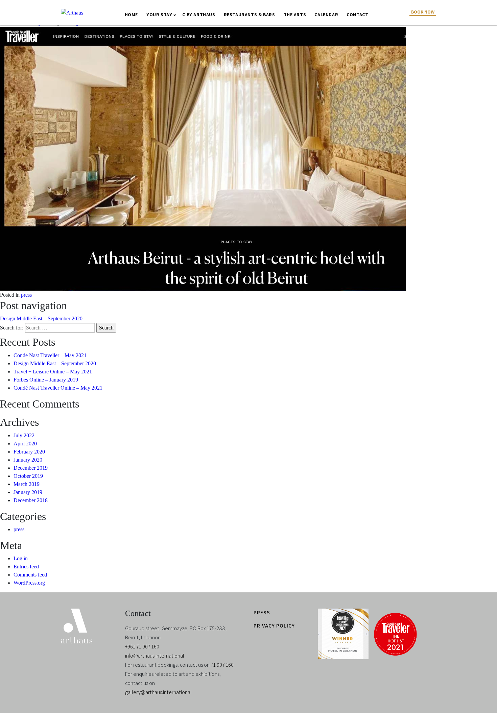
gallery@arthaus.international (158, 692)
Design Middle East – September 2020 (41, 318)
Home (131, 14)
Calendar (326, 14)
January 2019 (28, 492)
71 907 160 (222, 664)
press (26, 295)
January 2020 (28, 460)
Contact (357, 14)
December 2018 (31, 500)
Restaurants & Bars (249, 14)
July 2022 (24, 435)
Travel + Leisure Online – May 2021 (53, 371)
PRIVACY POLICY (274, 625)
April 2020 (25, 443)
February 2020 (29, 451)
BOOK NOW (422, 12)
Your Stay (159, 14)
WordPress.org (29, 583)
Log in (21, 558)
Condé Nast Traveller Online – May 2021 (58, 388)
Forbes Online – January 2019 (46, 380)
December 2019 (31, 468)
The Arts (295, 14)
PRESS (262, 612)
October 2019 (28, 476)
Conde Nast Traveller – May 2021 (50, 355)
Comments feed (30, 574)
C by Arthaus (198, 14)
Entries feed (26, 566)
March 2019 (27, 484)
